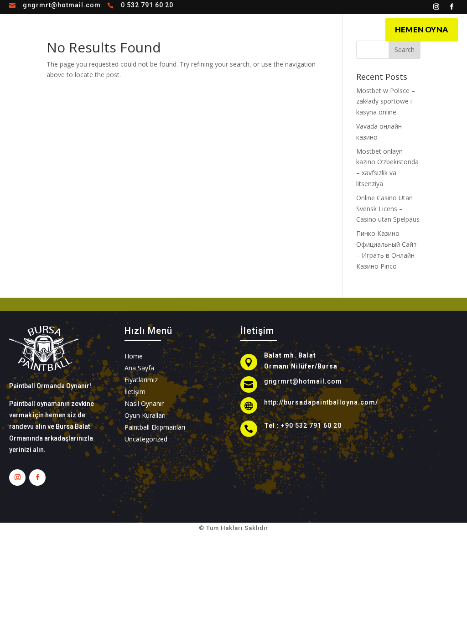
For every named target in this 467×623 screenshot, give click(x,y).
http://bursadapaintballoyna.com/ (321, 402)
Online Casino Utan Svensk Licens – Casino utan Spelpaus (388, 208)
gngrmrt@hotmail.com (62, 5)
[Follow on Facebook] (452, 7)
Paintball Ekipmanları (155, 427)
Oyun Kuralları (257, 28)
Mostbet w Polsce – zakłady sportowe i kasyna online (385, 101)
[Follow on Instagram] (436, 7)
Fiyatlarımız (311, 28)
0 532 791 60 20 (147, 5)
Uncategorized (146, 439)
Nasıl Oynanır (199, 28)
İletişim (355, 28)
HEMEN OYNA (421, 29)
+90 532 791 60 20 (311, 425)
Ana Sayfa (149, 28)
